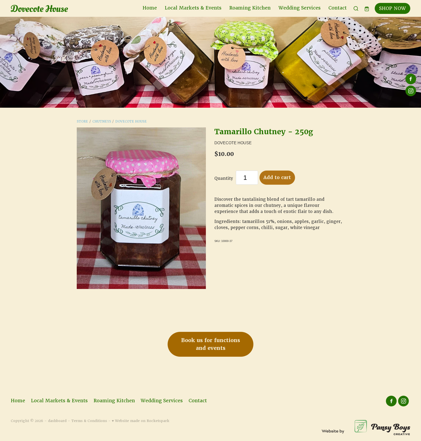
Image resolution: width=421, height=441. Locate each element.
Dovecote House (131, 121)
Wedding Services (299, 8)
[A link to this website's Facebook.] (410, 79)
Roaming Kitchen (250, 8)
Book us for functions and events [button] (210, 344)
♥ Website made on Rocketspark (140, 421)
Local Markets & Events (193, 8)
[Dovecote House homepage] (51, 8)
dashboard (57, 421)
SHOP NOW (392, 8)
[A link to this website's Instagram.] (410, 91)
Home (150, 8)
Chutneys (101, 121)
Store (82, 121)
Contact (337, 8)
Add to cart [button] (277, 177)
